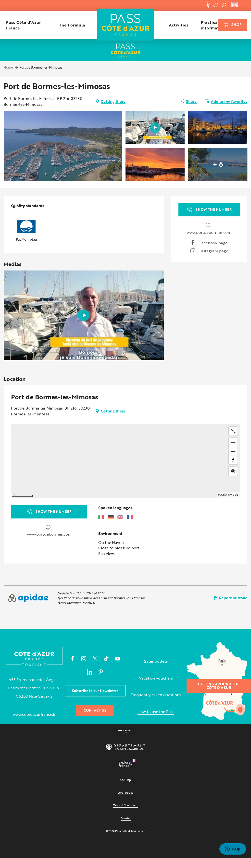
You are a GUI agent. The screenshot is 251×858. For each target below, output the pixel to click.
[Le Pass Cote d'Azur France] (125, 25)
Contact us (95, 710)
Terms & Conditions (125, 805)
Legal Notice (125, 792)
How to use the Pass (156, 712)
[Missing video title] (83, 315)
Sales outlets (156, 661)
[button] (224, 5)
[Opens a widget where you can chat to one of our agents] (232, 849)
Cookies (126, 818)
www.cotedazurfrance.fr (34, 714)
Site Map (125, 780)
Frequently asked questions (156, 695)
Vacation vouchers (156, 678)
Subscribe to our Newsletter (95, 690)
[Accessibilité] (207, 5)
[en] (234, 5)
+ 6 (218, 164)
